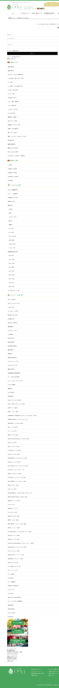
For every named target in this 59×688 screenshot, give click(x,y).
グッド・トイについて (12, 655)
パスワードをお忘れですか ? (13, 57)
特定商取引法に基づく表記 (37, 673)
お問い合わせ (10, 661)
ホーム (13, 13)
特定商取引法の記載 (49, 13)
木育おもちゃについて (12, 656)
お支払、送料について (37, 13)
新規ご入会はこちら (12, 58)
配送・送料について (53, 673)
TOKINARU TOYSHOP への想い (15, 652)
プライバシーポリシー (12, 659)
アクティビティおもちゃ (12, 653)
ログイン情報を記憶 (13, 50)
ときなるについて (25, 13)
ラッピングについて (11, 649)
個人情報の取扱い (11, 650)
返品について (52, 675)
